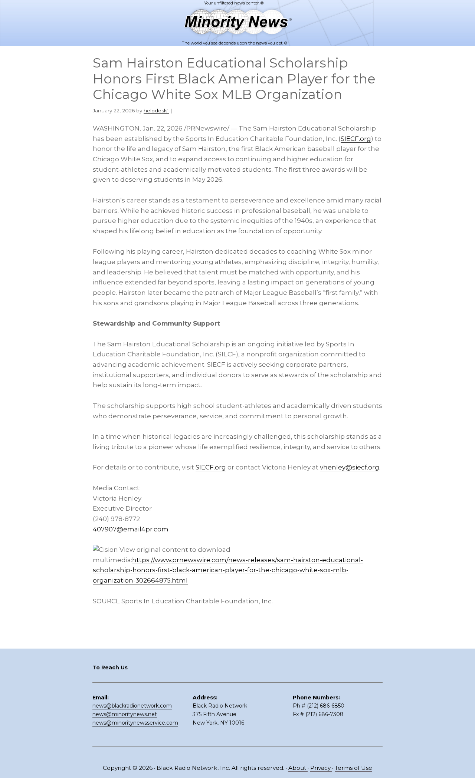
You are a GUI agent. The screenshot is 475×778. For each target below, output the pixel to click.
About (298, 767)
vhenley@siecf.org (349, 467)
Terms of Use (353, 767)
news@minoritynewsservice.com (135, 722)
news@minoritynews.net (124, 714)
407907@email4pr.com (130, 529)
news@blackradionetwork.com (132, 705)
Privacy (321, 767)
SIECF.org (356, 138)
